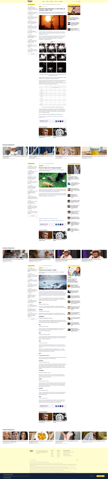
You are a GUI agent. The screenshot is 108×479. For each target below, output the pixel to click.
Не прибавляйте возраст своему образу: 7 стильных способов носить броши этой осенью (32, 167)
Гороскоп (42, 265)
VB (62, 121)
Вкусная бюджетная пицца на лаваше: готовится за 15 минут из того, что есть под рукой (32, 22)
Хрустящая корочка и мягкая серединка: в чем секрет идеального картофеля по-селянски (32, 296)
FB (56, 121)
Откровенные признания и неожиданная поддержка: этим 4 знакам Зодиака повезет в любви (33, 8)
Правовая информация (66, 454)
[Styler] (30, 1)
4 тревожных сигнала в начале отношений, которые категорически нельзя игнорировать (32, 172)
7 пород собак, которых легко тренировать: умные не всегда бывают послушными (32, 41)
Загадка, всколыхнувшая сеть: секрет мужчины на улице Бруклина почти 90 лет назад (32, 310)
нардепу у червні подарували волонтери (50, 194)
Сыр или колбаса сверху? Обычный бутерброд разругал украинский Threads (32, 36)
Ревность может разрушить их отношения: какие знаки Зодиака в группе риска (32, 50)
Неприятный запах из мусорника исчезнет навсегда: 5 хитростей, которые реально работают (32, 27)
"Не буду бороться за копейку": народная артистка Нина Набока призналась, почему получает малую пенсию (32, 207)
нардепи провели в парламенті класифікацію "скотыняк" (54, 220)
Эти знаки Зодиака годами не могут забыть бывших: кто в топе (32, 306)
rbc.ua (79, 1)
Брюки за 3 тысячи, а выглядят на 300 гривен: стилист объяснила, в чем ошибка (33, 212)
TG (58, 121)
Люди (44, 1)
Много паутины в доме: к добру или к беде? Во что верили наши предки (32, 281)
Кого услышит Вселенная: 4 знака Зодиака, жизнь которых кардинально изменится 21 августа (33, 192)
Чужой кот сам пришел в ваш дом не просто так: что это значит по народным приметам (33, 18)
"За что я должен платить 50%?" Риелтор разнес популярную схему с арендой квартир (33, 13)
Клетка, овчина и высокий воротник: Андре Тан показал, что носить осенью (33, 32)
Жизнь (42, 4)
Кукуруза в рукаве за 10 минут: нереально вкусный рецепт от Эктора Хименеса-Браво (32, 178)
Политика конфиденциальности (67, 455)
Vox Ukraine (46, 34)
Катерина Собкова (5, 261)
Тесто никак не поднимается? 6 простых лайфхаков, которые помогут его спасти (32, 301)
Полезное (51, 1)
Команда (58, 454)
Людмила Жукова (31, 261)
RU (76, 1)
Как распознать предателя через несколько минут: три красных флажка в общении (32, 285)
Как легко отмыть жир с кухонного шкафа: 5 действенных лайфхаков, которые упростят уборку (32, 270)
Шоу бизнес (42, 163)
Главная (40, 4)
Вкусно (56, 1)
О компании (58, 455)
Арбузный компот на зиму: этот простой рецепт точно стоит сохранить (32, 46)
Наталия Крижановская (6, 158)
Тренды (47, 1)
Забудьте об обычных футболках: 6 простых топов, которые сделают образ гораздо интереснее (33, 315)
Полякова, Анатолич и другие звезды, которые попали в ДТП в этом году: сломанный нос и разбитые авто (33, 291)
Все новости (32, 215)
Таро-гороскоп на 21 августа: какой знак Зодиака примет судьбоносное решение (32, 187)
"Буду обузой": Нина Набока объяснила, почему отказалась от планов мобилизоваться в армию (33, 197)
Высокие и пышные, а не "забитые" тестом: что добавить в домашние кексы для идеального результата (33, 276)
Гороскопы (60, 1)
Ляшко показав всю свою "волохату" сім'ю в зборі (49, 218)
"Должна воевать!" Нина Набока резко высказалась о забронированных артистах (32, 202)
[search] (73, 1)
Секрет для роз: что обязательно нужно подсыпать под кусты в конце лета (32, 182)
